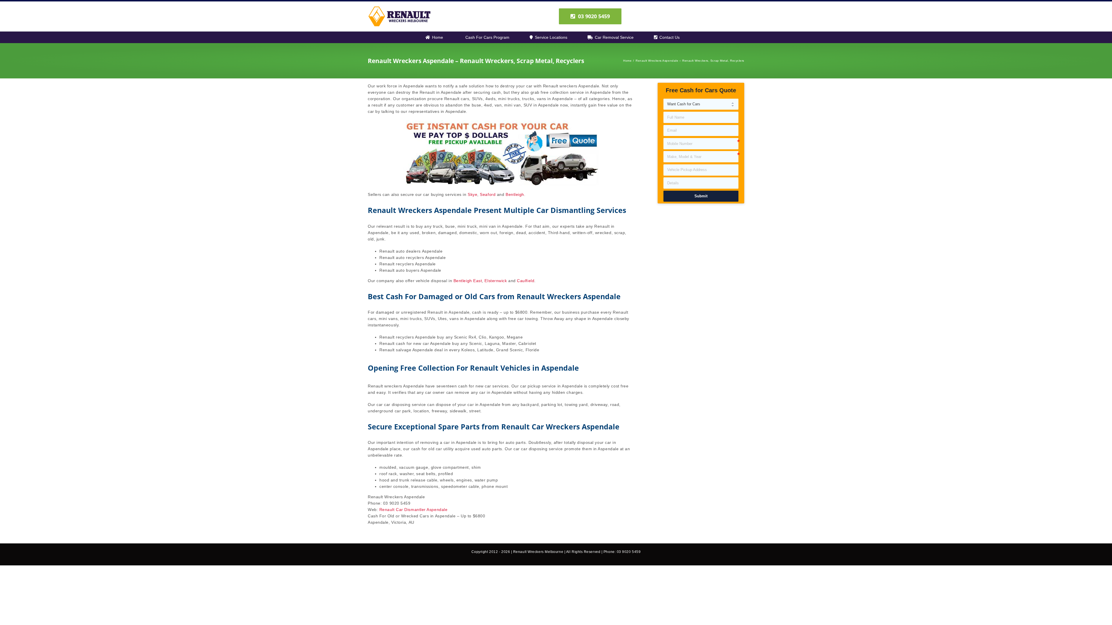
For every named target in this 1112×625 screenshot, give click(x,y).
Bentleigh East (467, 280)
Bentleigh (515, 194)
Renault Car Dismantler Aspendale (413, 509)
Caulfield (525, 280)
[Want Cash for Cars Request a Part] (700, 104)
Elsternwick (495, 280)
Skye (472, 194)
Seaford (487, 194)
